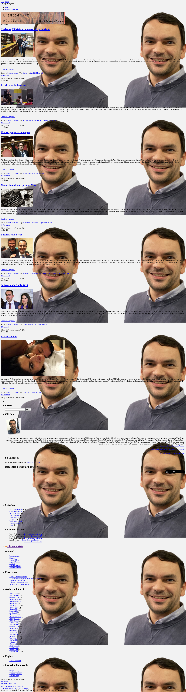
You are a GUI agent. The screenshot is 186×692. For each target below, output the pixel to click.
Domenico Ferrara (33, 462)
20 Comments (5, 123)
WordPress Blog (15, 566)
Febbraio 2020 (14, 595)
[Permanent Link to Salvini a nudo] (33, 376)
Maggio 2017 (14, 619)
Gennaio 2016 (14, 626)
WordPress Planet (15, 568)
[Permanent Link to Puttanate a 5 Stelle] (17, 257)
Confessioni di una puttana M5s (18, 185)
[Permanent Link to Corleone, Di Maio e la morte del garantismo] (17, 57)
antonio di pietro (37, 120)
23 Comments (5, 395)
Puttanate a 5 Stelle (11, 234)
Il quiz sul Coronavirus (17, 580)
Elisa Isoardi (27, 392)
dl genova (37, 173)
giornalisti (42, 273)
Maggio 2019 (14, 611)
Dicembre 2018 (14, 615)
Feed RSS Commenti (21, 688)
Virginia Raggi (66, 273)
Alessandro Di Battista (30, 223)
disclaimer (4, 681)
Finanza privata (14, 515)
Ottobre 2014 (14, 640)
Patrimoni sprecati (15, 521)
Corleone (26, 73)
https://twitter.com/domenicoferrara (172, 446)
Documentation (14, 556)
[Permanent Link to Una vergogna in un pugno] (17, 157)
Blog (7, 7)
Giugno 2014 (14, 644)
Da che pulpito (14, 513)
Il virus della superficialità (33, 534)
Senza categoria (12, 73)
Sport (11, 525)
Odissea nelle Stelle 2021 (14, 285)
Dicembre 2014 (14, 638)
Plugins (12, 558)
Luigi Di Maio (35, 73)
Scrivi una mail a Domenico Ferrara (172, 453)
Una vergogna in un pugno (15, 132)
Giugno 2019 (14, 609)
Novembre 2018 (15, 617)
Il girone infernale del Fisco (18, 582)
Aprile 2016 (13, 623)
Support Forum (14, 562)
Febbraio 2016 (14, 624)
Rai (55, 120)
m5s (42, 73)
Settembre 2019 (14, 605)
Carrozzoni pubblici (16, 511)
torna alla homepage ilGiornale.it (12, 686)
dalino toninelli (28, 173)
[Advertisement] (21, 487)
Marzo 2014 (13, 650)
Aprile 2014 (13, 648)
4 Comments (5, 327)
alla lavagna (27, 120)
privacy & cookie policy (9, 683)
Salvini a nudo (9, 336)
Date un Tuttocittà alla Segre (19, 584)
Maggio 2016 (14, 621)
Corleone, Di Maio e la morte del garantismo (25, 29)
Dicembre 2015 (14, 628)
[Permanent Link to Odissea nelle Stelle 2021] (17, 308)
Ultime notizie (15, 546)
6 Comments (5, 75)
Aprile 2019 (13, 613)
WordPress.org (14, 676)
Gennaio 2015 (14, 636)
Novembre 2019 (15, 601)
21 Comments (5, 225)
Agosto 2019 (13, 607)
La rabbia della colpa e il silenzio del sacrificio (25, 579)
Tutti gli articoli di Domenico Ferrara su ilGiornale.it (166, 449)
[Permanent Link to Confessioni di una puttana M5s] (17, 206)
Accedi (11, 670)
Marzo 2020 (13, 593)
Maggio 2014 (14, 646)
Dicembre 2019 (14, 599)
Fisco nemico (14, 517)
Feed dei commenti (15, 674)
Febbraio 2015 (14, 634)
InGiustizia (13, 519)
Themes (12, 564)
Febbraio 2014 (14, 652)
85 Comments (5, 176)
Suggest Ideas (14, 560)
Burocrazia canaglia (16, 509)
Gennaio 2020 (14, 597)
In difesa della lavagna (13, 85)
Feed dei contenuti (15, 672)
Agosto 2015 (13, 632)
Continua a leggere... (8, 69)
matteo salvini (48, 120)
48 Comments (5, 276)
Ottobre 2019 (14, 603)
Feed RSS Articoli (7, 688)
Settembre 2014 (14, 642)
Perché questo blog (11, 9)
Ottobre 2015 (14, 630)
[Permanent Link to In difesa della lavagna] (17, 104)
